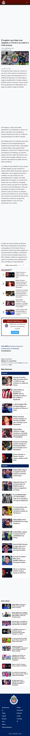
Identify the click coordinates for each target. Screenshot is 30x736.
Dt (2, 710)
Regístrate (19, 713)
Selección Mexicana (7, 727)
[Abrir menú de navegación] (26, 2)
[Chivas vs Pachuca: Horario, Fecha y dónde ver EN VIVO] (7, 573)
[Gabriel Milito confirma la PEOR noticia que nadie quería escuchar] (7, 606)
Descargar (15, 332)
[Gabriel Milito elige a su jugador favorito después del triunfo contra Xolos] (7, 473)
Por (6, 50)
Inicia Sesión (20, 710)
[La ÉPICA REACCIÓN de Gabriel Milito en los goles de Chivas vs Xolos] (11, 312)
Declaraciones (5, 707)
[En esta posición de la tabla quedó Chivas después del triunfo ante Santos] (7, 640)
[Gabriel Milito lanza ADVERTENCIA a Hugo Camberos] (7, 523)
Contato (19, 716)
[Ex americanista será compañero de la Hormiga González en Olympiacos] (7, 511)
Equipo (3, 713)
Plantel (3, 724)
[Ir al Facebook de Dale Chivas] (17, 721)
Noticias (19, 707)
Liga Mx (4, 716)
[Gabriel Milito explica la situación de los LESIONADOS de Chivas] (7, 535)
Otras (3, 721)
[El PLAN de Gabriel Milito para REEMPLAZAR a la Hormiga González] (7, 560)
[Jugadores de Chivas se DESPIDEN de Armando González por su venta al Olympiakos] (7, 657)
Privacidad (19, 718)
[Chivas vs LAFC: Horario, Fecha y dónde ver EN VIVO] (7, 666)
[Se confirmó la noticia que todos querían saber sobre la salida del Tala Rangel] (7, 674)
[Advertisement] (15, 21)
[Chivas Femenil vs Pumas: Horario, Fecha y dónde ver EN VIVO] (11, 274)
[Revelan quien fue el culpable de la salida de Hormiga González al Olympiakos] (7, 682)
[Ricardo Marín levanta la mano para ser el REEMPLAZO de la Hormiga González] (7, 548)
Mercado (4, 718)
